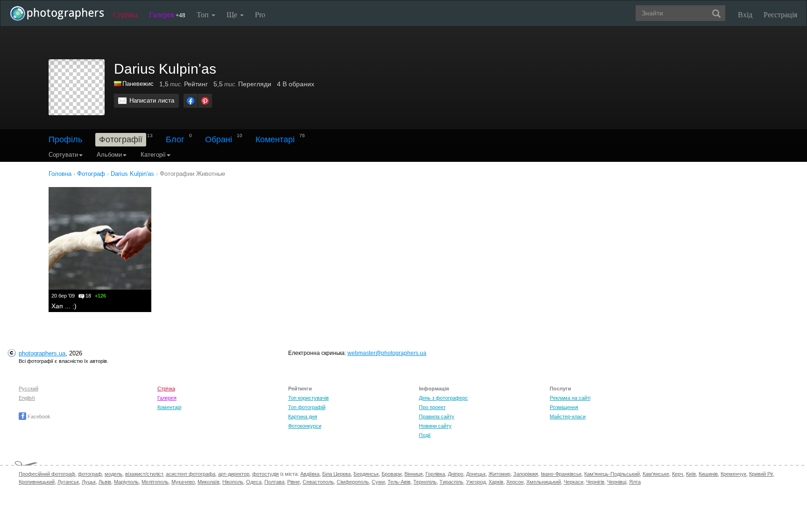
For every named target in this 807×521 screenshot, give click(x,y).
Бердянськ (366, 474)
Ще (233, 14)
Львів (105, 482)
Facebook (38, 416)
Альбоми (109, 154)
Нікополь (232, 482)
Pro (260, 14)
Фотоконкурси (304, 426)
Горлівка (435, 474)
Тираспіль (451, 482)
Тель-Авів (399, 482)
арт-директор (233, 474)
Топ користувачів (308, 398)
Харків (495, 482)
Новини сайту (435, 426)
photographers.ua (42, 353)
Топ (204, 14)
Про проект (432, 407)
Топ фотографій (307, 407)
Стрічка (125, 14)
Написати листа (151, 100)
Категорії (153, 154)
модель (113, 474)
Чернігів (595, 482)
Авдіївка (309, 474)
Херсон (515, 482)
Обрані (218, 139)
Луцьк (89, 482)
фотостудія (265, 474)
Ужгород (476, 482)
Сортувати (63, 154)
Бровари (392, 474)
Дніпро (455, 474)
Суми (378, 482)
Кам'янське (656, 474)
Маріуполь (126, 482)
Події (425, 435)
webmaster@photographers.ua (386, 353)
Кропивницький (37, 482)
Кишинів (708, 474)
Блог (175, 139)
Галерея (167, 14)
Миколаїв (208, 482)
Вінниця (413, 474)
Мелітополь (155, 482)
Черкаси (573, 482)
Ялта (635, 482)
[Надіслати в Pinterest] (205, 101)
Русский (28, 388)
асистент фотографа (190, 474)
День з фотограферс (443, 398)
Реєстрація (780, 14)
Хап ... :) (64, 306)
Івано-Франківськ (561, 474)
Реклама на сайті (570, 398)
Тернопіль (425, 482)
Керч (677, 474)
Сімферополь (353, 482)
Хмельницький (543, 482)
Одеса (254, 482)
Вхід (745, 14)
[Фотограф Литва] (118, 83)
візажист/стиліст (144, 474)
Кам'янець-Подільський (612, 474)
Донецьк (476, 474)
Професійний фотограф (47, 474)
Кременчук (733, 474)
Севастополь (318, 482)
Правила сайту (436, 416)
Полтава (274, 482)
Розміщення (564, 407)
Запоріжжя (525, 474)
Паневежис (138, 83)
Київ (691, 474)
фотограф (90, 474)
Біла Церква (336, 474)
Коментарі (275, 139)
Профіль (65, 139)
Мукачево (183, 482)
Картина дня (302, 416)
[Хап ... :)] (100, 238)
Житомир (499, 474)
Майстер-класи (568, 416)
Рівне (293, 482)
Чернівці (616, 482)
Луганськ (68, 482)
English (27, 398)
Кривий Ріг (761, 474)
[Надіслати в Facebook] (191, 101)
